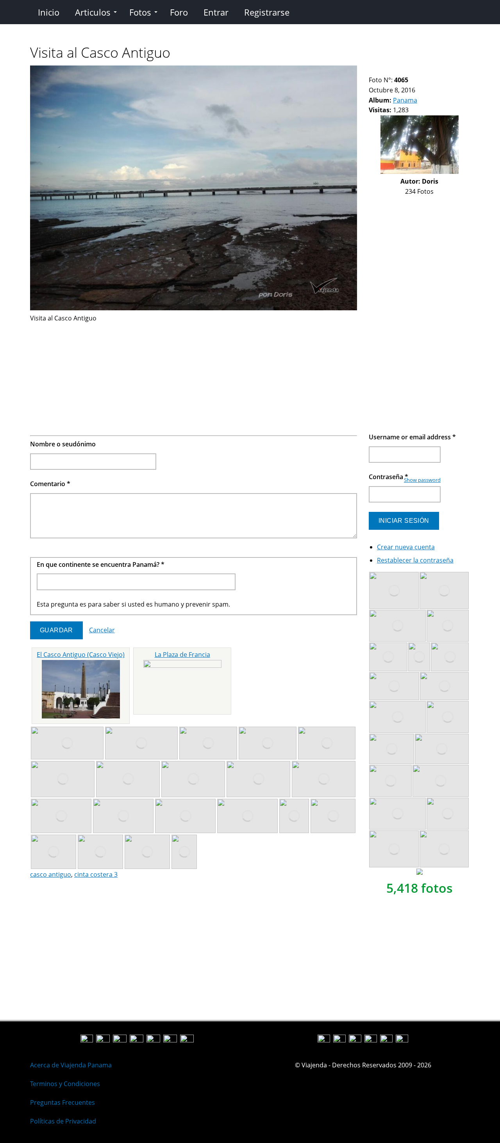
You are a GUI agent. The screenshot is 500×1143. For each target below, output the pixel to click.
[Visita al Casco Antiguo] (193, 308)
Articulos (93, 12)
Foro (179, 12)
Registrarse (266, 12)
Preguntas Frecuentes (62, 1102)
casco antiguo (50, 874)
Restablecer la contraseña (415, 560)
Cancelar (102, 630)
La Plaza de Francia (182, 654)
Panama (405, 100)
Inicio (48, 12)
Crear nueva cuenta (406, 547)
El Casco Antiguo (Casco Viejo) (81, 654)
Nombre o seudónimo (63, 444)
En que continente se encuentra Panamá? (100, 564)
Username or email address (412, 437)
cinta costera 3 (96, 874)
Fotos (140, 12)
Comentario (50, 483)
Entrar (216, 12)
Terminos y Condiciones (65, 1083)
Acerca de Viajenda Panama (71, 1065)
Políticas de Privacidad (63, 1121)
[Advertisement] (193, 377)
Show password (422, 479)
